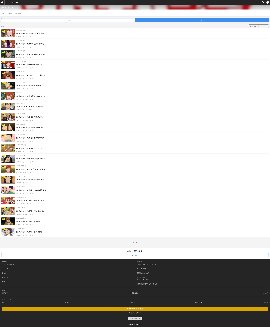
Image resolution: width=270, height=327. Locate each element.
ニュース (132, 302)
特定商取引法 (133, 293)
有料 (202, 20)
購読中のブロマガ (143, 273)
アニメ (4, 273)
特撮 (3, 281)
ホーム (4, 13)
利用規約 (5, 293)
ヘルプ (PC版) (263, 293)
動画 (10, 13)
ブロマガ (5, 268)
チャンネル (198, 302)
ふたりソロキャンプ (8, 7)
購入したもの (141, 268)
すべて (68, 20)
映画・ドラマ (6, 277)
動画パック (18, 13)
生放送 (67, 302)
